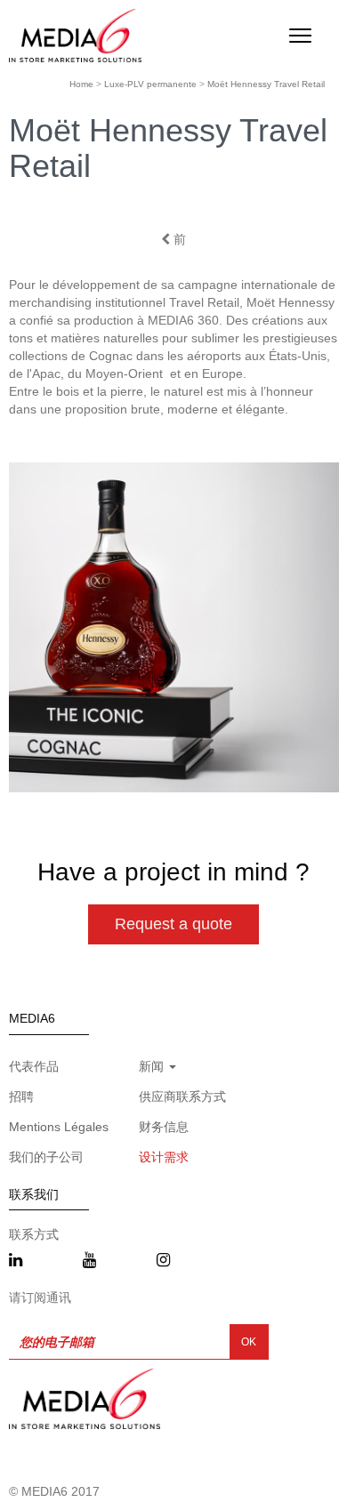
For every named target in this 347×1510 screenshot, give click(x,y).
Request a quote (173, 924)
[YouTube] (89, 1261)
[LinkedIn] (15, 1261)
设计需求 (164, 1157)
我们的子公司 (46, 1157)
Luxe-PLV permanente (150, 84)
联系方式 (34, 1234)
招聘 (21, 1096)
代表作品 (34, 1066)
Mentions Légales (59, 1127)
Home (81, 84)
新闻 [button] (153, 1066)
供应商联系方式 (182, 1096)
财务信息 (164, 1127)
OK (248, 1342)
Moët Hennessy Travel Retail (266, 84)
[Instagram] (163, 1261)
